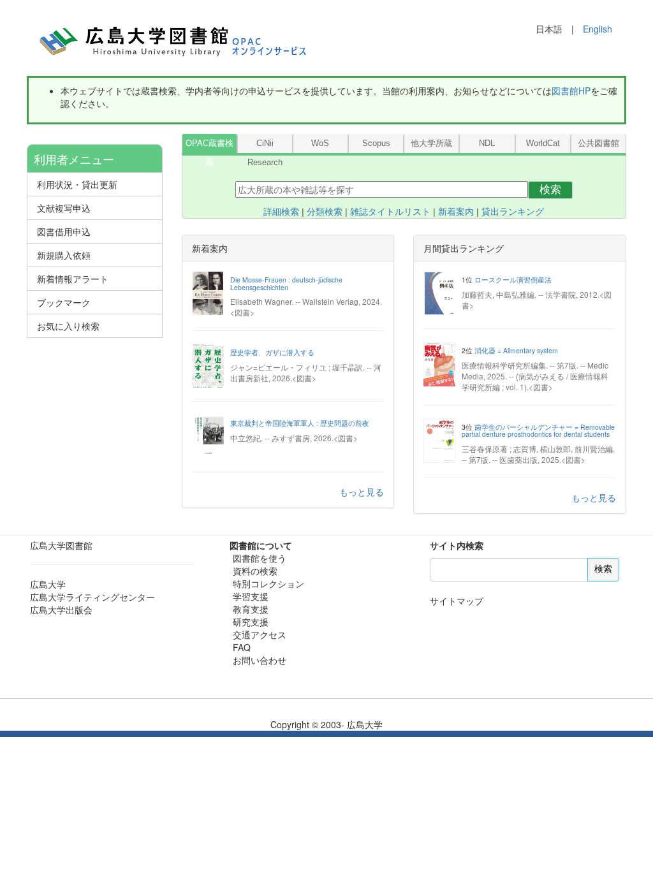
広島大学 (48, 584)
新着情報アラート (72, 278)
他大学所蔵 (431, 143)
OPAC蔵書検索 (209, 146)
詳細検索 (281, 212)
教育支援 (250, 609)
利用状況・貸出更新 (77, 184)
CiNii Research (264, 146)
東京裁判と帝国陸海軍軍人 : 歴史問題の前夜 (299, 423)
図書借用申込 (64, 231)
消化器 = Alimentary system (516, 350)
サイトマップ (456, 600)
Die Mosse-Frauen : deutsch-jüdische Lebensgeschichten (286, 283)
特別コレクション (268, 583)
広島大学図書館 (61, 545)
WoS (320, 143)
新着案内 (456, 212)
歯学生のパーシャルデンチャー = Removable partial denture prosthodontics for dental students (538, 430)
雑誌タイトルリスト (390, 212)
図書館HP (571, 90)
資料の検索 (255, 570)
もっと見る (361, 491)
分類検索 (324, 212)
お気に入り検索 (68, 325)
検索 (550, 190)
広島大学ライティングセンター (92, 596)
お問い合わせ (259, 660)
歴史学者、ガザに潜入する (272, 352)
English (597, 28)
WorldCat (543, 143)
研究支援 (250, 621)
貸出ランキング (512, 212)
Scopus (376, 143)
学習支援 (250, 596)
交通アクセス (259, 634)
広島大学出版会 (61, 609)
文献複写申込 (64, 207)
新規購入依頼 (64, 255)
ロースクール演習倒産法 (513, 279)
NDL (487, 143)
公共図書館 (598, 143)
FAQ (242, 647)
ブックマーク (64, 302)
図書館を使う (259, 558)
